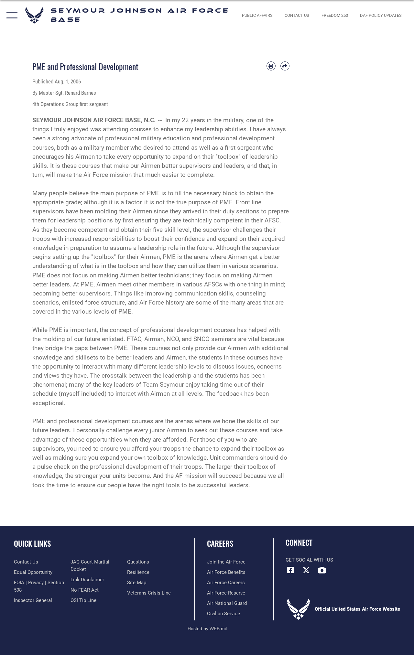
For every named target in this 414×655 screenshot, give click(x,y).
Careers (220, 543)
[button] (10, 15)
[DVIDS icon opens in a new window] (322, 570)
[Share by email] (284, 65)
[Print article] (271, 65)
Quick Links (32, 543)
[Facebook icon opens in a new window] (290, 570)
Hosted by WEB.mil (207, 628)
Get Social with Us (309, 560)
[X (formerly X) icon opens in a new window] (306, 570)
